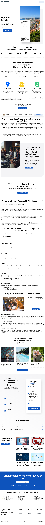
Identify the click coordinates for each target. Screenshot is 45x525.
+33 (22, 521)
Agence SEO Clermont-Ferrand (38, 498)
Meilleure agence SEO (36, 500)
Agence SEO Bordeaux (21, 497)
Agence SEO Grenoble (36, 497)
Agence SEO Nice (6, 500)
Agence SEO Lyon (6, 497)
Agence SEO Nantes (21, 498)
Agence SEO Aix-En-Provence (8, 498)
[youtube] (4, 514)
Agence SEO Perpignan (21, 496)
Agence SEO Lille (20, 500)
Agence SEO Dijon (35, 496)
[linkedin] (1, 514)
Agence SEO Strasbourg (22, 499)
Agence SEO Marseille (6, 499)
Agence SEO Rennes (36, 499)
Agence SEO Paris (6, 496)
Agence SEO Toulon (21, 501)
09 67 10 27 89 (35, 485)
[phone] (5, 514)
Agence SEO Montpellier (7, 501)
